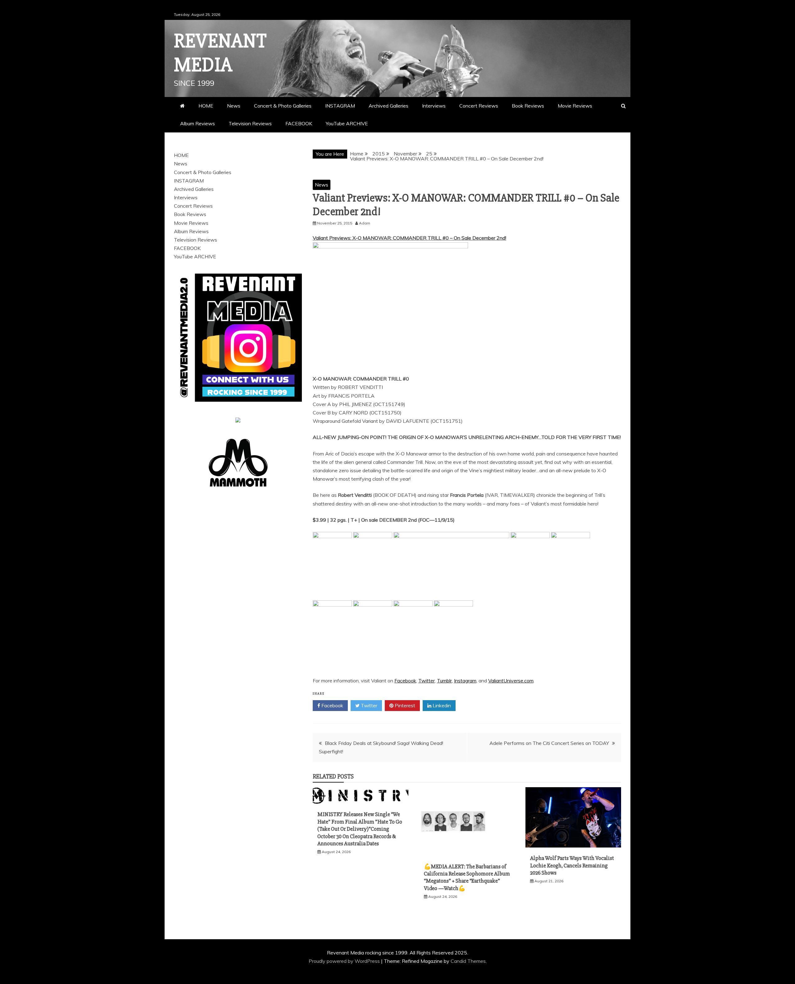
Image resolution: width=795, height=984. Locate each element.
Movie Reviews (575, 106)
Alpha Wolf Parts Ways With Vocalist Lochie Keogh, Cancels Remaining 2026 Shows (572, 865)
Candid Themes (468, 961)
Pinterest (404, 705)
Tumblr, (445, 680)
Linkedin (441, 705)
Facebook (405, 680)
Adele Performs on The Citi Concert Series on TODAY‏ (549, 743)
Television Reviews (250, 123)
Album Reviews (197, 123)
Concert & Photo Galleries (282, 106)
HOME (205, 106)
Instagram (465, 680)
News (233, 106)
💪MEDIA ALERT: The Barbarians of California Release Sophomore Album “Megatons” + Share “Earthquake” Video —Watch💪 (467, 877)
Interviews (434, 106)
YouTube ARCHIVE (347, 123)
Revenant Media (220, 53)
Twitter (426, 680)
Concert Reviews (478, 106)
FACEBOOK (298, 123)
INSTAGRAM (340, 106)
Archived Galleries (388, 106)
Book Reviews (528, 106)
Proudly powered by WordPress (345, 961)
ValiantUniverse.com (511, 680)
